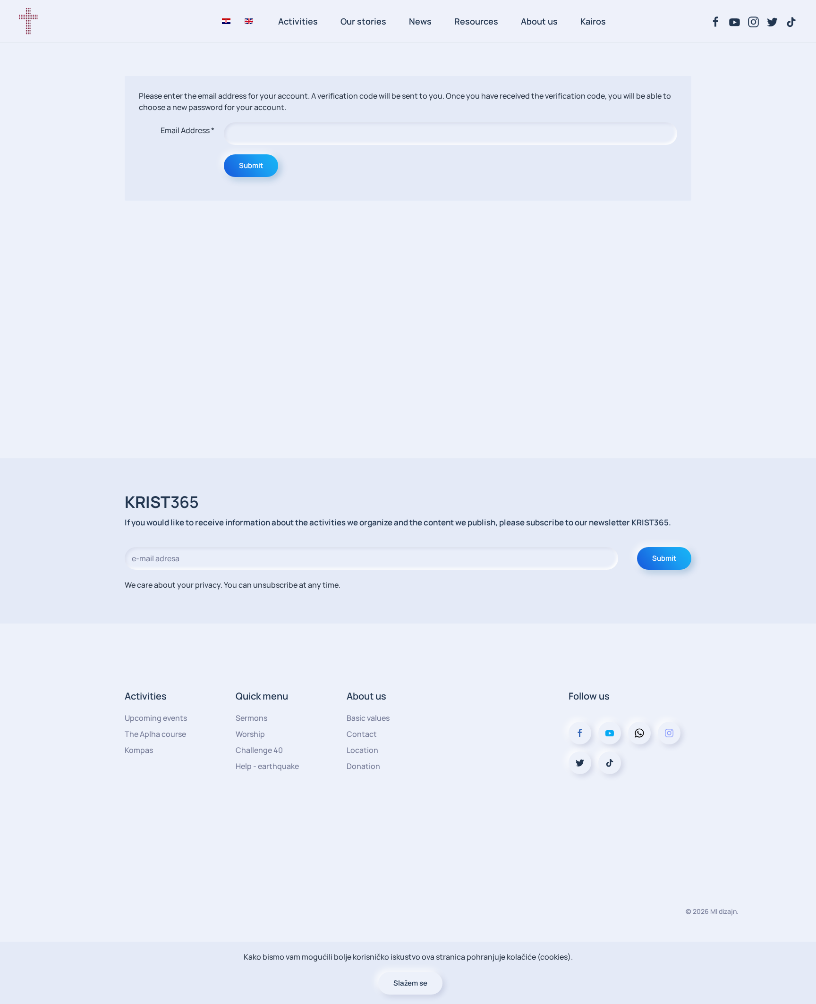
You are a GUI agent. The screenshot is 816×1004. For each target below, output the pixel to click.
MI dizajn (723, 911)
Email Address (187, 130)
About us (539, 21)
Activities (298, 21)
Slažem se (410, 983)
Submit (251, 165)
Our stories (363, 21)
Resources (476, 21)
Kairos (593, 21)
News (420, 21)
